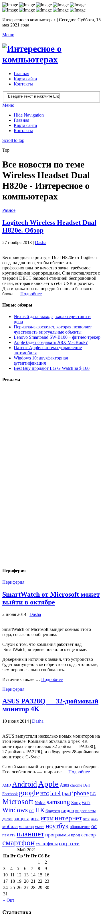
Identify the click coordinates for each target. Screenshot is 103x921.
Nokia (40, 802)
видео (67, 810)
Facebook (10, 794)
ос (94, 826)
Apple (48, 783)
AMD (6, 785)
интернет (68, 818)
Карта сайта (25, 78)
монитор (26, 826)
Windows (15, 810)
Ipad (66, 793)
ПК (39, 810)
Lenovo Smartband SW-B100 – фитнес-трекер (57, 337)
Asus (64, 785)
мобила (10, 826)
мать (94, 819)
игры (47, 818)
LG (93, 793)
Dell (86, 785)
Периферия (13, 582)
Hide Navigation (29, 115)
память (8, 834)
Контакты (23, 83)
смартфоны (47, 843)
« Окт (8, 900)
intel (55, 793)
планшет (30, 834)
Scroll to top (13, 140)
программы (57, 835)
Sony (76, 802)
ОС (31, 811)
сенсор (88, 835)
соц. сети (69, 843)
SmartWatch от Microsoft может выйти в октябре (51, 598)
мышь (39, 827)
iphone (80, 793)
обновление (80, 826)
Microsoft (17, 801)
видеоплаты (85, 810)
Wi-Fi (86, 803)
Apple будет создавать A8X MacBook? (51, 342)
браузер (52, 810)
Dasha (40, 242)
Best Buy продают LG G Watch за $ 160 (52, 368)
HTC (44, 793)
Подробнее (31, 293)
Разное (8, 210)
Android (24, 784)
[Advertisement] (45, 474)
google (29, 793)
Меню (8, 34)
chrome (76, 785)
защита (21, 818)
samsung (58, 802)
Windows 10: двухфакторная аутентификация (41, 360)
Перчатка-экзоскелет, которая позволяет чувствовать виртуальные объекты (53, 329)
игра (35, 818)
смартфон (18, 842)
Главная (21, 73)
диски (7, 819)
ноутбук (57, 825)
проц (75, 834)
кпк (86, 819)
